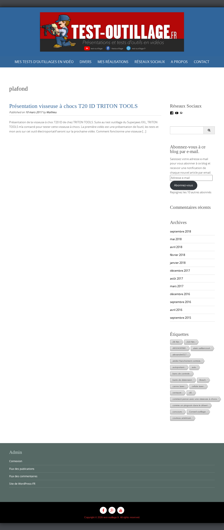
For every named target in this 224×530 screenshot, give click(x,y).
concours (177, 411)
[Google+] (112, 510)
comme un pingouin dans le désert (190, 405)
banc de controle (181, 373)
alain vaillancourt (201, 348)
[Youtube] (120, 510)
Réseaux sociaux (150, 61)
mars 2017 (176, 286)
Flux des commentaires (23, 476)
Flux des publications (21, 468)
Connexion (15, 461)
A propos (179, 61)
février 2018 (177, 255)
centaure (177, 392)
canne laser (178, 386)
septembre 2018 (180, 231)
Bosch (203, 380)
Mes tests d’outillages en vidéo (44, 61)
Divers (85, 61)
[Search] (209, 130)
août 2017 (176, 278)
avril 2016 (176, 310)
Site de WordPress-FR (22, 483)
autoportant (178, 367)
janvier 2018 (178, 263)
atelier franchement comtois (186, 361)
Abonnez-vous (183, 185)
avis (194, 367)
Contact (201, 61)
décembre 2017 (180, 271)
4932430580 (179, 348)
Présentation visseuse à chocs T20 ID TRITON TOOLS (73, 106)
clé (190, 392)
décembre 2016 (180, 294)
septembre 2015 (180, 318)
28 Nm (176, 342)
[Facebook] (103, 510)
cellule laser (198, 386)
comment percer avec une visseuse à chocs (195, 399)
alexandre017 (180, 354)
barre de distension (182, 380)
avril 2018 (176, 247)
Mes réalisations (113, 61)
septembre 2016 (180, 302)
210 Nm (190, 342)
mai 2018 (176, 239)
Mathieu (51, 112)
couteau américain (182, 418)
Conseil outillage (197, 411)
